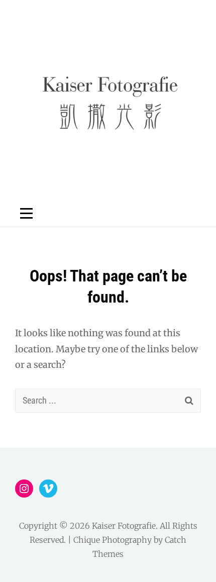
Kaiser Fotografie (124, 526)
